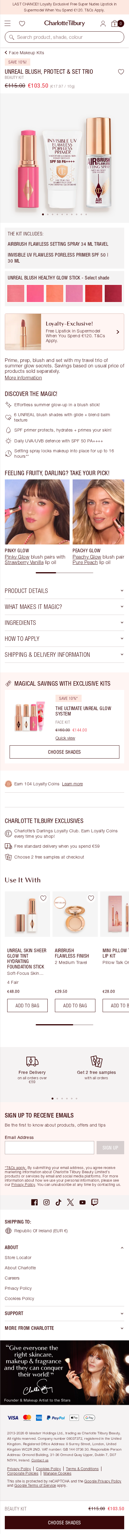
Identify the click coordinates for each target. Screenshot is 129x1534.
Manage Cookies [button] (57, 1473)
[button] (11, 37)
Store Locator (18, 1257)
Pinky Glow (17, 557)
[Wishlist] (22, 23)
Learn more (72, 783)
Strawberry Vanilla (24, 562)
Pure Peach (85, 562)
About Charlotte (20, 1267)
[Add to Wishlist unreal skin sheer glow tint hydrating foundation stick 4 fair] (43, 898)
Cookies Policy (19, 1298)
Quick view (65, 738)
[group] (37, 522)
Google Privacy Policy (103, 1481)
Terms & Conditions (82, 1469)
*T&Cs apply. (15, 1167)
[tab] (43, 214)
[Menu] (7, 23)
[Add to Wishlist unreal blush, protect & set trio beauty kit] (121, 71)
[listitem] (64, 158)
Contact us (40, 1460)
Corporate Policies (22, 1473)
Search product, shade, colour (50, 37)
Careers (12, 1277)
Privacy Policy (23, 1184)
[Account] (103, 23)
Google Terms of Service (35, 1485)
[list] (64, 158)
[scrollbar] (64, 572)
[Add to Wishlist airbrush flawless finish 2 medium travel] (90, 898)
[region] (64, 721)
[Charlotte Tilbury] (64, 23)
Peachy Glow (87, 557)
